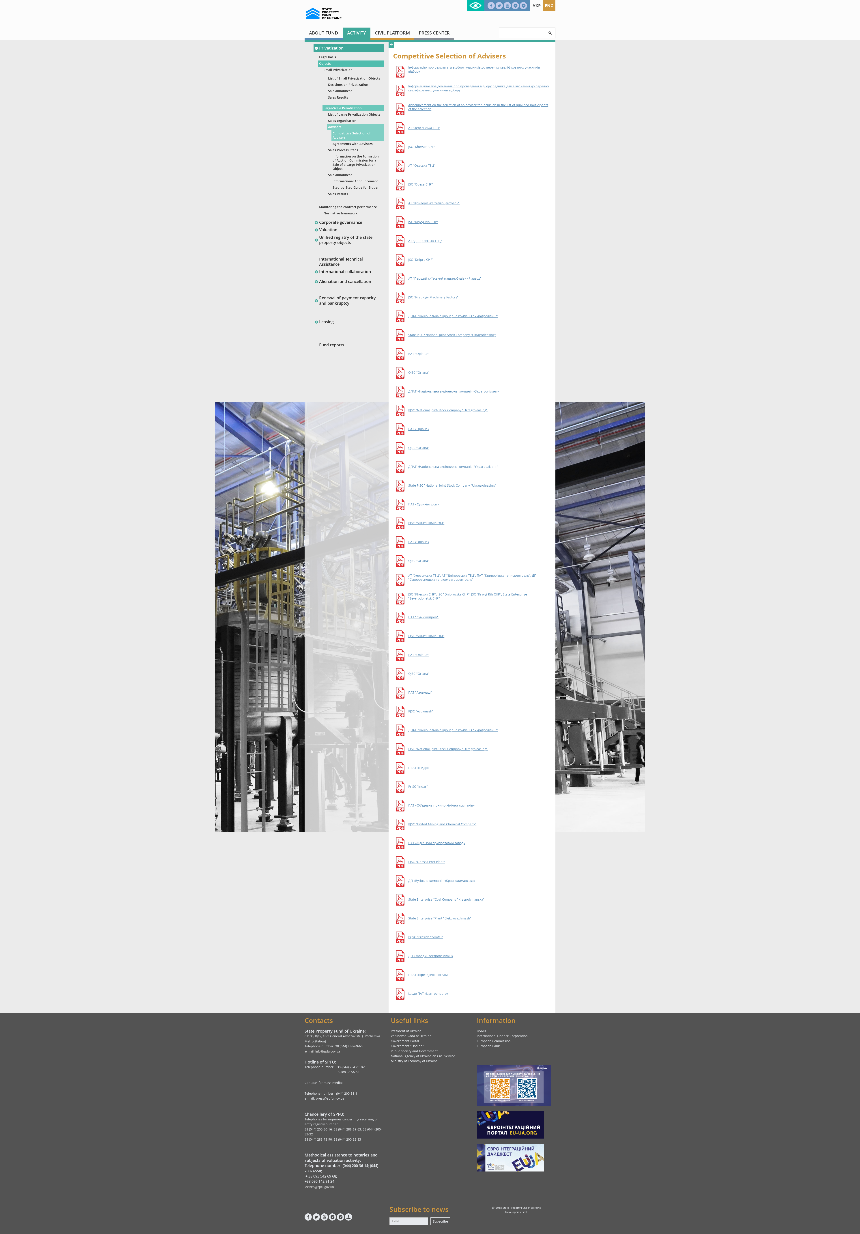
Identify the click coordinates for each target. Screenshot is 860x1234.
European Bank (488, 1046)
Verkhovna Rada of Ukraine (411, 1036)
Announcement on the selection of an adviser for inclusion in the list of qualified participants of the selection (478, 107)
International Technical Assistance (341, 261)
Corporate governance (340, 222)
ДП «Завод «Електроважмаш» (430, 956)
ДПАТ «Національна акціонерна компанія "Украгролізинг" (453, 467)
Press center (434, 33)
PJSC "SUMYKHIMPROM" (426, 523)
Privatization (331, 48)
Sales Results (338, 97)
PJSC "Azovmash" (421, 711)
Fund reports (331, 344)
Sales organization (342, 121)
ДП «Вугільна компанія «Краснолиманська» (441, 881)
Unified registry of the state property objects (345, 240)
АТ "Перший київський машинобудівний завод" (445, 278)
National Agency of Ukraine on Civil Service (423, 1056)
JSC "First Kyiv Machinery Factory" (433, 297)
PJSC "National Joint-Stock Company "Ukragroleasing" (448, 410)
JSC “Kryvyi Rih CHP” (423, 222)
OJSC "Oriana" (418, 373)
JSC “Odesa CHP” (420, 184)
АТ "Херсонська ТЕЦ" (424, 128)
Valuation (328, 229)
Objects (325, 63)
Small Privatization (338, 70)
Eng (549, 5)
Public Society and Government (414, 1051)
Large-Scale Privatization (343, 108)
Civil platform (392, 33)
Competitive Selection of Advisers (351, 135)
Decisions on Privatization (348, 84)
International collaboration (345, 271)
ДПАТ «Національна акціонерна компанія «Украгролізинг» (453, 391)
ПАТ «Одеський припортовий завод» (436, 843)
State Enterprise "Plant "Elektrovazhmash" (439, 918)
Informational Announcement (355, 181)
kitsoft (523, 1212)
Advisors (334, 127)
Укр (537, 5)
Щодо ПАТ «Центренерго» (428, 994)
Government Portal (405, 1041)
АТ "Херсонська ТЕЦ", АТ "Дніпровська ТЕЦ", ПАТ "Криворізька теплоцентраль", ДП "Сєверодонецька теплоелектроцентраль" (472, 578)
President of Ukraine (406, 1031)
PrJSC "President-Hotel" (425, 937)
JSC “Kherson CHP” (422, 147)
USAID (481, 1031)
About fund (323, 33)
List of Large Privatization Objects (354, 114)
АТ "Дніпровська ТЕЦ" (425, 241)
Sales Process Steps (343, 150)
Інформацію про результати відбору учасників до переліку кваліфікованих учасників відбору (474, 69)
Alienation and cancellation (345, 281)
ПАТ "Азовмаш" (420, 692)
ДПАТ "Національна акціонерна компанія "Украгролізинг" (453, 316)
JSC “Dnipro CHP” (420, 260)
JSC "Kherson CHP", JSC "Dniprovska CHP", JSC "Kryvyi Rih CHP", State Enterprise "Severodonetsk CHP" (467, 596)
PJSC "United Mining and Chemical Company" (442, 824)
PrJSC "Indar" (418, 787)
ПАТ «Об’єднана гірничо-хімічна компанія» (441, 805)
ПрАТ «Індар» (418, 768)
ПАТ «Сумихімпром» (423, 504)
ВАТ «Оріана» (418, 429)
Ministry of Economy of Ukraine (414, 1061)
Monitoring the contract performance (348, 207)
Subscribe (440, 1221)
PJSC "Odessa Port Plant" (426, 862)
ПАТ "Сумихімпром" (423, 617)
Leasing (326, 321)
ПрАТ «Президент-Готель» (428, 975)
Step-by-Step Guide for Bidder (356, 187)
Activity (356, 33)
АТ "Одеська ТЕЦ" (421, 166)
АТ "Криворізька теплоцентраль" (434, 203)
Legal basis (327, 57)
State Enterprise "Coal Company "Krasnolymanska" (446, 899)
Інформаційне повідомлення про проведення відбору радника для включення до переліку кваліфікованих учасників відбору (478, 88)
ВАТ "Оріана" (418, 354)
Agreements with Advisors (353, 144)
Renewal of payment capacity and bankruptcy (347, 300)
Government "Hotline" (407, 1046)
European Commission (494, 1041)
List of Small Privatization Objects (354, 78)
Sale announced (340, 91)
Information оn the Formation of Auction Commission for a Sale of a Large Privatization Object (356, 162)
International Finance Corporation (502, 1036)
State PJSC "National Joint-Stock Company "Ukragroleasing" (452, 335)
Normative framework (340, 213)
